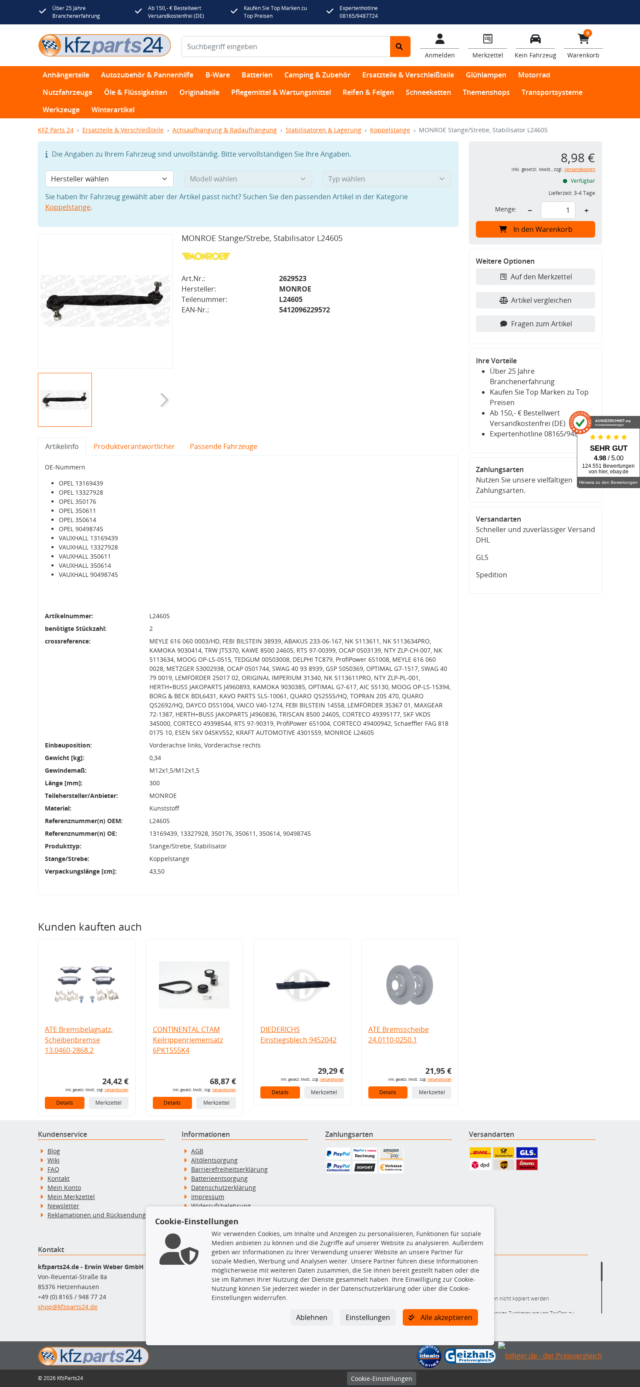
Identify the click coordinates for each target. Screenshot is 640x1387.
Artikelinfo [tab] (62, 446)
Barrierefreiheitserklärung (229, 1169)
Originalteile (199, 92)
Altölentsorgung (214, 1160)
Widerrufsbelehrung (221, 1206)
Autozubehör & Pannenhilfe (147, 75)
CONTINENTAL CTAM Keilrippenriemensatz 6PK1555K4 (188, 1040)
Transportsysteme (552, 92)
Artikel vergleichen (541, 300)
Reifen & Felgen (368, 92)
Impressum (207, 1197)
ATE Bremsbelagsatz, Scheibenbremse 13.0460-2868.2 (79, 1040)
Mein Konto (64, 1187)
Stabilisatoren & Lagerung (323, 130)
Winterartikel (113, 109)
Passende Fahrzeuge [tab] (223, 446)
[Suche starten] (400, 46)
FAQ (53, 1169)
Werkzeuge (61, 109)
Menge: (506, 209)
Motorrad (534, 75)
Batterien (257, 75)
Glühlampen (486, 75)
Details (64, 1102)
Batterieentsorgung (219, 1178)
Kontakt (58, 1178)
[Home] (104, 45)
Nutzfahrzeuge (67, 92)
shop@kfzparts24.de (68, 1307)
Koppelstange (390, 130)
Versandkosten (116, 1089)
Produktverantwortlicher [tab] (134, 446)
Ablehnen (311, 1317)
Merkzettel (108, 1102)
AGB (197, 1151)
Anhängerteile (66, 75)
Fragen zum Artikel (541, 323)
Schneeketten (428, 92)
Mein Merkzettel (71, 1197)
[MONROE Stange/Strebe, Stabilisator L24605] (105, 301)
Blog (53, 1151)
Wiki (53, 1160)
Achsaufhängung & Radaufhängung (224, 130)
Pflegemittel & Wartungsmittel (281, 92)
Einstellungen (368, 1317)
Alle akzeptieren (445, 1317)
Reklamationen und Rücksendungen (100, 1215)
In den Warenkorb (543, 229)
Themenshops (486, 92)
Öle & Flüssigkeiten (135, 92)
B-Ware (217, 75)
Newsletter (63, 1206)
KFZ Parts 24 (56, 130)
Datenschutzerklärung (223, 1187)
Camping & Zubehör (317, 75)
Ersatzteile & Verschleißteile (408, 75)
